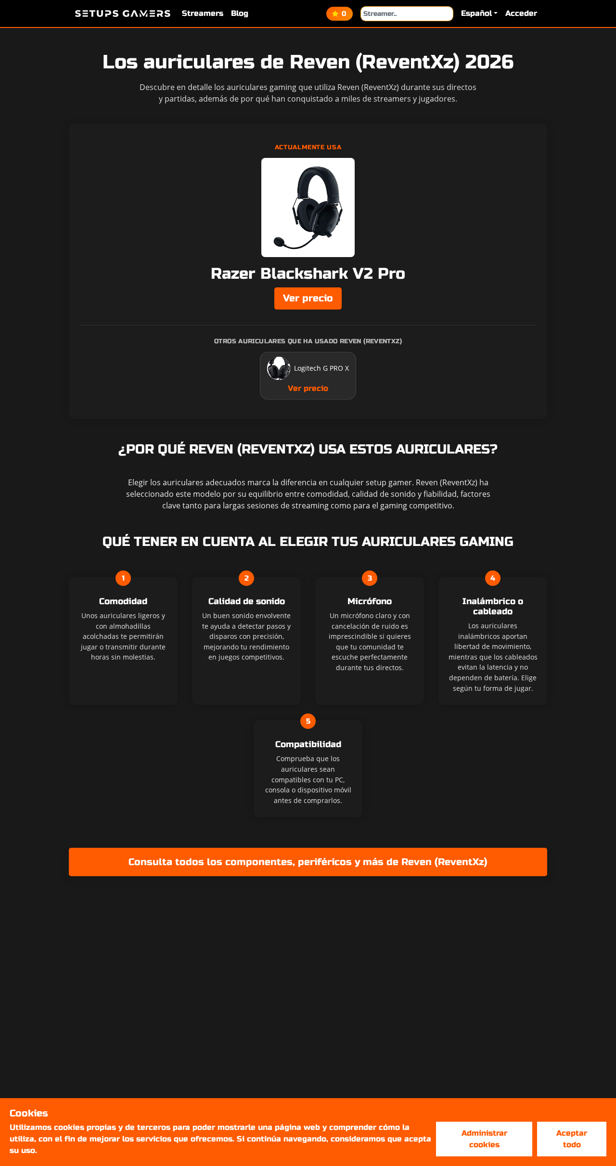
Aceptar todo (571, 1138)
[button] (479, 13)
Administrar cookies (484, 1138)
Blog (239, 13)
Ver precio (308, 298)
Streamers (202, 13)
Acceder (521, 13)
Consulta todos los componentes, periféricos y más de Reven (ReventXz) (308, 862)
